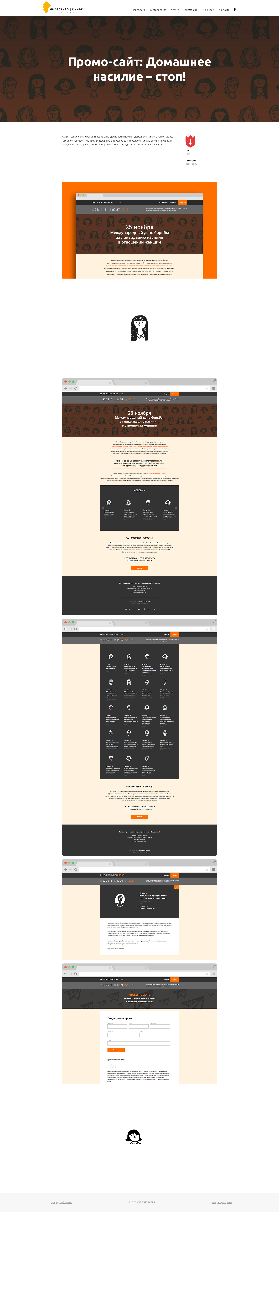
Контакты (224, 9)
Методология (158, 9)
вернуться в (142, 1202)
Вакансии (208, 9)
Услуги (175, 9)
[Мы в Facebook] (234, 10)
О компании (191, 9)
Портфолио (138, 9)
